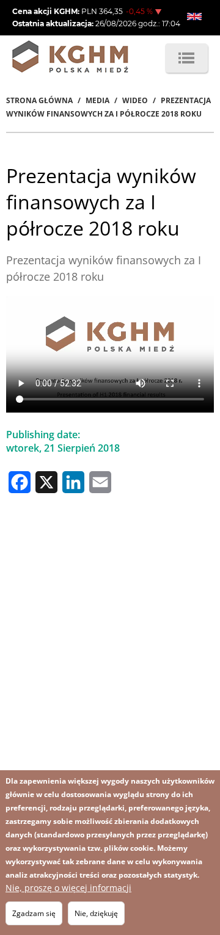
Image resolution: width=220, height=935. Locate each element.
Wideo (135, 100)
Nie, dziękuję (96, 913)
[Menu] (186, 58)
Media (97, 100)
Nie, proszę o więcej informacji (68, 887)
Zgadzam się (34, 913)
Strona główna (39, 100)
